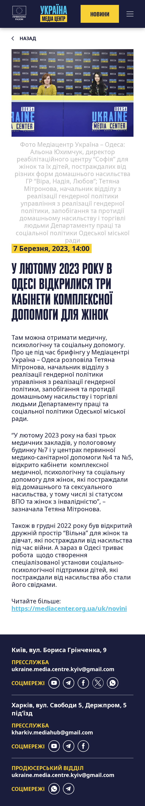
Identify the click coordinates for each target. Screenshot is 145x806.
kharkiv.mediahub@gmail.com (52, 732)
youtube (54, 683)
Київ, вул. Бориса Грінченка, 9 (59, 650)
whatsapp (112, 683)
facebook (83, 683)
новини (99, 14)
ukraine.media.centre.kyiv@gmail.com (63, 669)
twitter (98, 683)
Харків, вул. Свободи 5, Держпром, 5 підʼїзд (69, 709)
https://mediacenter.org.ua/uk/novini (69, 608)
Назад (28, 38)
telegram (68, 683)
